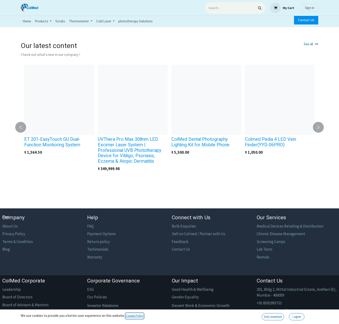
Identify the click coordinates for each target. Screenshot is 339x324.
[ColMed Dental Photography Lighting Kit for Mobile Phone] (206, 100)
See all (308, 44)
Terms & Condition (17, 241)
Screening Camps (271, 241)
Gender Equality (185, 297)
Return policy (98, 241)
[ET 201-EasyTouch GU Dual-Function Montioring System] (59, 100)
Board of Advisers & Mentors (25, 304)
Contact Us (306, 20)
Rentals (263, 257)
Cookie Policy (134, 316)
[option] (169, 127)
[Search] (259, 8)
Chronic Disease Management (281, 233)
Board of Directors (17, 297)
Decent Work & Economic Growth (200, 305)
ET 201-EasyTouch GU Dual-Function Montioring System (52, 142)
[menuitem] (27, 21)
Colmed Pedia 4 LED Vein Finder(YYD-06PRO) (270, 142)
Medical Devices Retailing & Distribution (290, 226)
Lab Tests (264, 249)
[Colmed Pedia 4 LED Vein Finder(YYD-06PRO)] (280, 100)
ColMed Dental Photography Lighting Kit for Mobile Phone (200, 142)
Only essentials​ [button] (273, 317)
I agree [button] (297, 317)
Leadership (11, 289)
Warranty (94, 257)
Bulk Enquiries (184, 226)
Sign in (309, 8)
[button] (23, 127)
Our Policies (97, 297)
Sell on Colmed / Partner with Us (198, 233)
